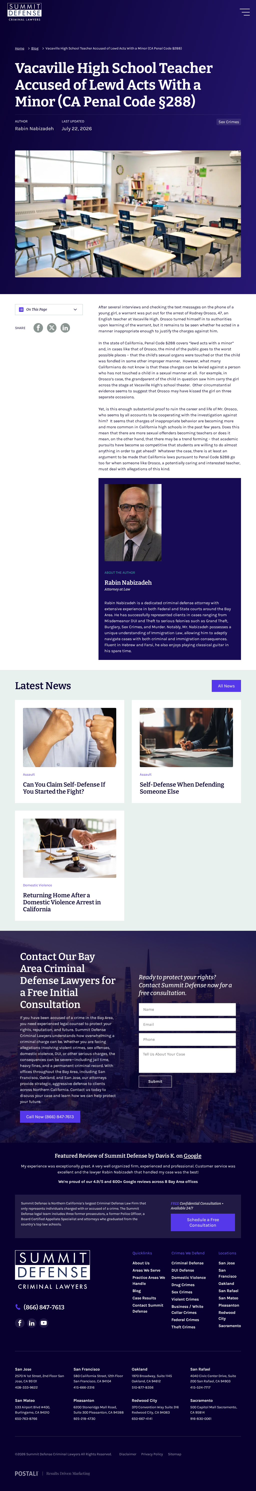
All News (226, 686)
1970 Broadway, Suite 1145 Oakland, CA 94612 (152, 1378)
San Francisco (87, 1369)
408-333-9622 (26, 1387)
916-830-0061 (201, 1418)
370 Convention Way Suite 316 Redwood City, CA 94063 (155, 1409)
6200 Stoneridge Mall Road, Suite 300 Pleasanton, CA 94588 (99, 1409)
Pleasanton (228, 1305)
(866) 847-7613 (44, 1307)
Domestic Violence (189, 1277)
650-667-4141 (142, 1418)
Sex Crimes (182, 1291)
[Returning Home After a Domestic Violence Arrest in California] (69, 866)
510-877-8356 (143, 1387)
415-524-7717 (200, 1387)
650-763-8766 (26, 1418)
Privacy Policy (152, 1454)
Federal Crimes (185, 1319)
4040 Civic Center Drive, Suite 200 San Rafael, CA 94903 (213, 1378)
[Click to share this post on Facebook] (38, 328)
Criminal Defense (188, 1262)
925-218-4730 (84, 1418)
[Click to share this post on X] (51, 328)
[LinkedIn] (31, 1323)
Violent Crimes (185, 1299)
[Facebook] (19, 1323)
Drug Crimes (183, 1284)
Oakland (226, 1283)
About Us (141, 1262)
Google (193, 1156)
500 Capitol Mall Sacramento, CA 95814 (213, 1409)
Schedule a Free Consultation (203, 1222)
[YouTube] (43, 1323)
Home (19, 48)
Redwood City (144, 1400)
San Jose (226, 1262)
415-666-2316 (84, 1387)
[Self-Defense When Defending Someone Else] (186, 751)
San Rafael (228, 1290)
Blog (34, 48)
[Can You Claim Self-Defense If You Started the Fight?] (69, 751)
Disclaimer (127, 1454)
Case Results (144, 1297)
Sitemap (174, 1454)
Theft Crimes (183, 1326)
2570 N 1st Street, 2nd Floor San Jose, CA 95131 (39, 1378)
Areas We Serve (146, 1270)
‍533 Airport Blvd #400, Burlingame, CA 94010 (32, 1409)
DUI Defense (183, 1270)
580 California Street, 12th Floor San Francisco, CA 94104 (98, 1378)
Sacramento (229, 1325)
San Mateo (228, 1297)
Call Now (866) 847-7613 (50, 1116)
